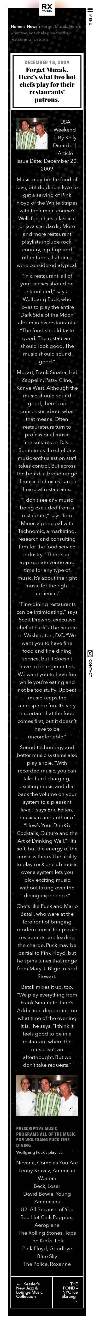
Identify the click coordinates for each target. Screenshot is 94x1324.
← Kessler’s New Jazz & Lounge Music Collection (29, 1290)
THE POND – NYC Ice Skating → (70, 1292)
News (32, 26)
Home (16, 26)
